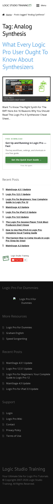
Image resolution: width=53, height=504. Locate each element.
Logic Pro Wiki (14, 418)
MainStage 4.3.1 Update (18, 189)
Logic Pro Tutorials (37, 476)
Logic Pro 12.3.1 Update (18, 194)
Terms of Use (13, 436)
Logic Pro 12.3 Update (17, 217)
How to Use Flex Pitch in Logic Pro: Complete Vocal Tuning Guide (24, 231)
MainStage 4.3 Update (17, 207)
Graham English (15, 333)
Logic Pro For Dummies (19, 327)
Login (9, 413)
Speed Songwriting (16, 338)
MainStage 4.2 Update (17, 245)
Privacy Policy (13, 430)
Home (9, 14)
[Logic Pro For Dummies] (26, 301)
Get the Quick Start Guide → (26, 159)
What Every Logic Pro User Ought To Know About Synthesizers (25, 55)
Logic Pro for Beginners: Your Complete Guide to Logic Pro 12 (27, 201)
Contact (10, 424)
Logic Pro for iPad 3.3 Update (21, 212)
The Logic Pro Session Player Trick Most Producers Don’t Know (27, 223)
